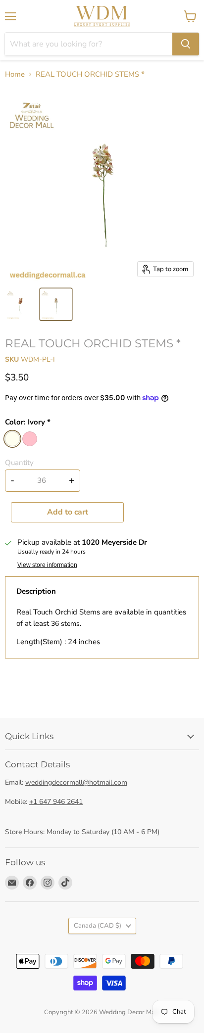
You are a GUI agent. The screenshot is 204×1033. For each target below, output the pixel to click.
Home (15, 74)
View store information (47, 565)
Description (36, 591)
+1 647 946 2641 (56, 801)
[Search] (185, 44)
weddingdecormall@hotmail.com (76, 782)
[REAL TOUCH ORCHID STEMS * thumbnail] (21, 304)
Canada (97, 925)
